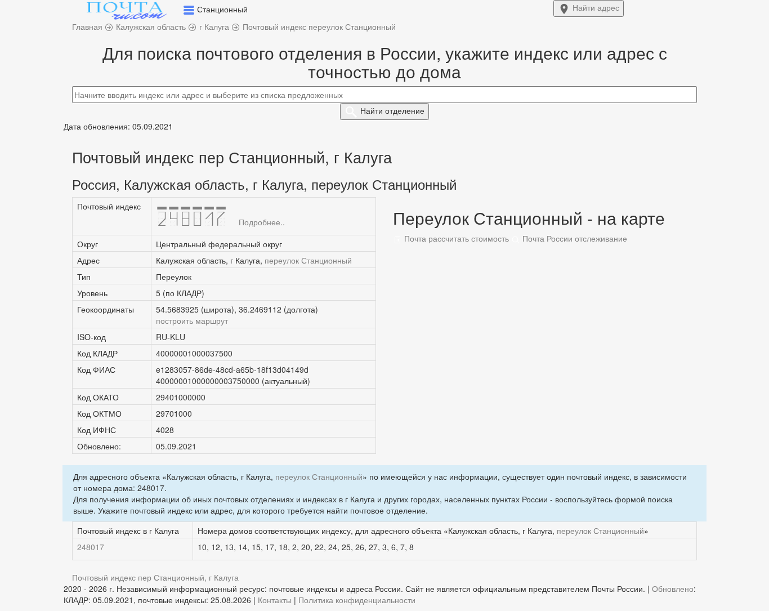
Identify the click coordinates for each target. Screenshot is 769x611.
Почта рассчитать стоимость (455, 238)
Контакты (275, 599)
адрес (596, 7)
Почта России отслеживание (573, 238)
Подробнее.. (262, 222)
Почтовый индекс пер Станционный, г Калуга (155, 577)
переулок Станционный (308, 260)
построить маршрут (192, 320)
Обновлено (673, 588)
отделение (392, 110)
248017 (90, 546)
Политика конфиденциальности (356, 599)
